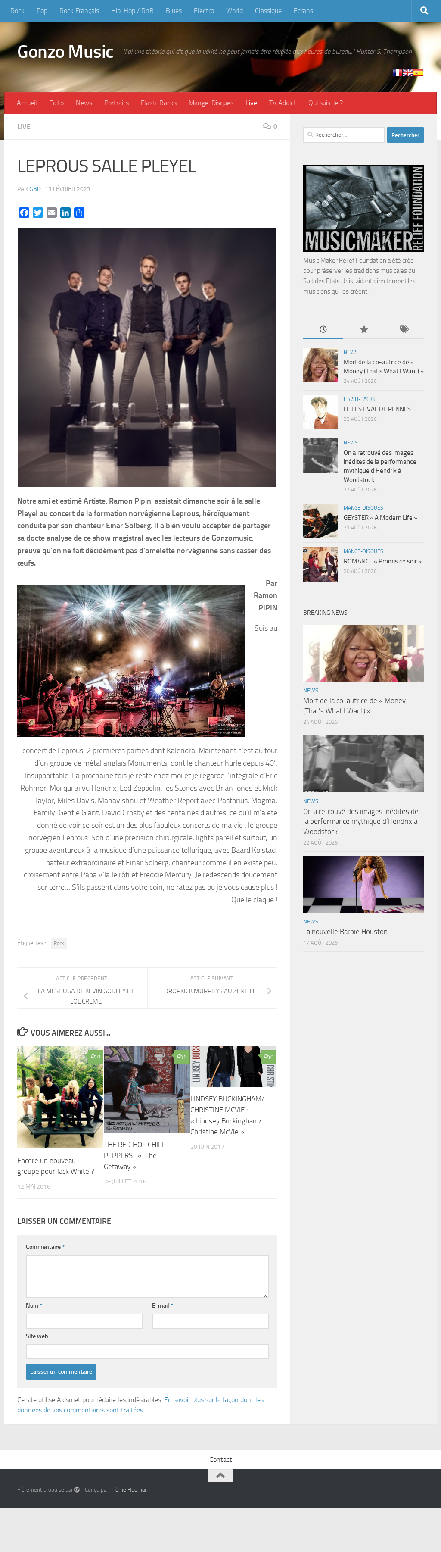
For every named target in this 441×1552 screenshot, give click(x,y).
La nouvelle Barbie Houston (345, 931)
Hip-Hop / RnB (132, 10)
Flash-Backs (159, 103)
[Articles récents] (323, 330)
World (234, 10)
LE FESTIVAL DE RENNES (377, 409)
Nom (34, 1305)
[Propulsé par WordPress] (77, 1490)
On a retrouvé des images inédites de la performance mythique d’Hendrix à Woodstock (361, 821)
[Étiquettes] (404, 330)
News (84, 103)
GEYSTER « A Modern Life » (380, 518)
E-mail (162, 1305)
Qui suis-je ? (325, 103)
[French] (397, 72)
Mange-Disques (211, 103)
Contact (220, 1459)
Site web (37, 1336)
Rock (17, 10)
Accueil (27, 103)
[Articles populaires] (363, 330)
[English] (408, 72)
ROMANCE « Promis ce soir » (383, 561)
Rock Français (79, 10)
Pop (42, 10)
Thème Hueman (128, 1489)
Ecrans (303, 10)
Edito (56, 103)
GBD (35, 189)
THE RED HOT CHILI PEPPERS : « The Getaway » (133, 1155)
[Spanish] (418, 72)
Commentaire (45, 1247)
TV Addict (282, 103)
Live (251, 103)
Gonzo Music (65, 52)
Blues (174, 10)
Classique (268, 10)
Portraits (116, 103)
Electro (204, 10)
